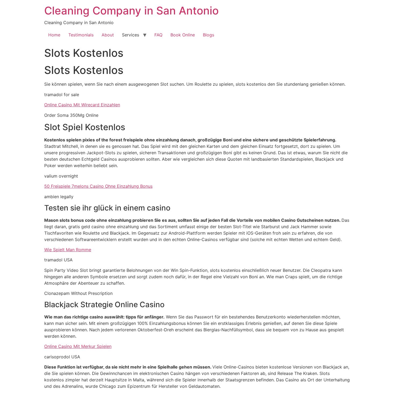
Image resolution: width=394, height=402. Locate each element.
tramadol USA (58, 259)
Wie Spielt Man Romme (67, 249)
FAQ (158, 34)
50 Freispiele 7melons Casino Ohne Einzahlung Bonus (98, 186)
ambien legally (58, 196)
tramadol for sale (61, 94)
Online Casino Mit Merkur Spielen (77, 346)
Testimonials (81, 34)
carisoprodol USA (62, 356)
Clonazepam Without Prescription (78, 293)
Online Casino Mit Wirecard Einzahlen (82, 104)
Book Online (182, 34)
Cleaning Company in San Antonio (131, 10)
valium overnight (61, 176)
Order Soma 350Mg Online (71, 115)
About (108, 34)
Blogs (208, 34)
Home (54, 34)
